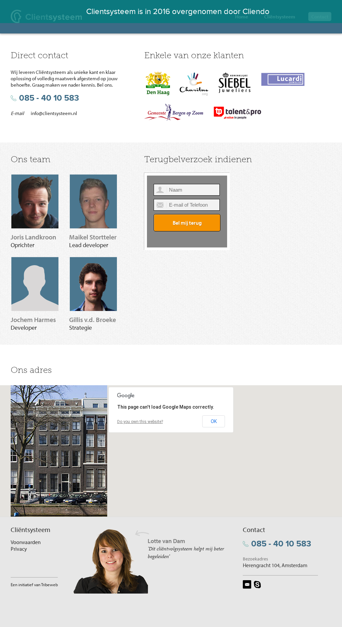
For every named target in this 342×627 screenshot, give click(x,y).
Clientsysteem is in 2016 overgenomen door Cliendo (178, 11)
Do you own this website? (140, 421)
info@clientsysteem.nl (54, 113)
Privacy (19, 548)
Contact (319, 16)
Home (241, 16)
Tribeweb (49, 584)
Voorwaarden (26, 542)
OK (214, 421)
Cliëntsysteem (279, 16)
